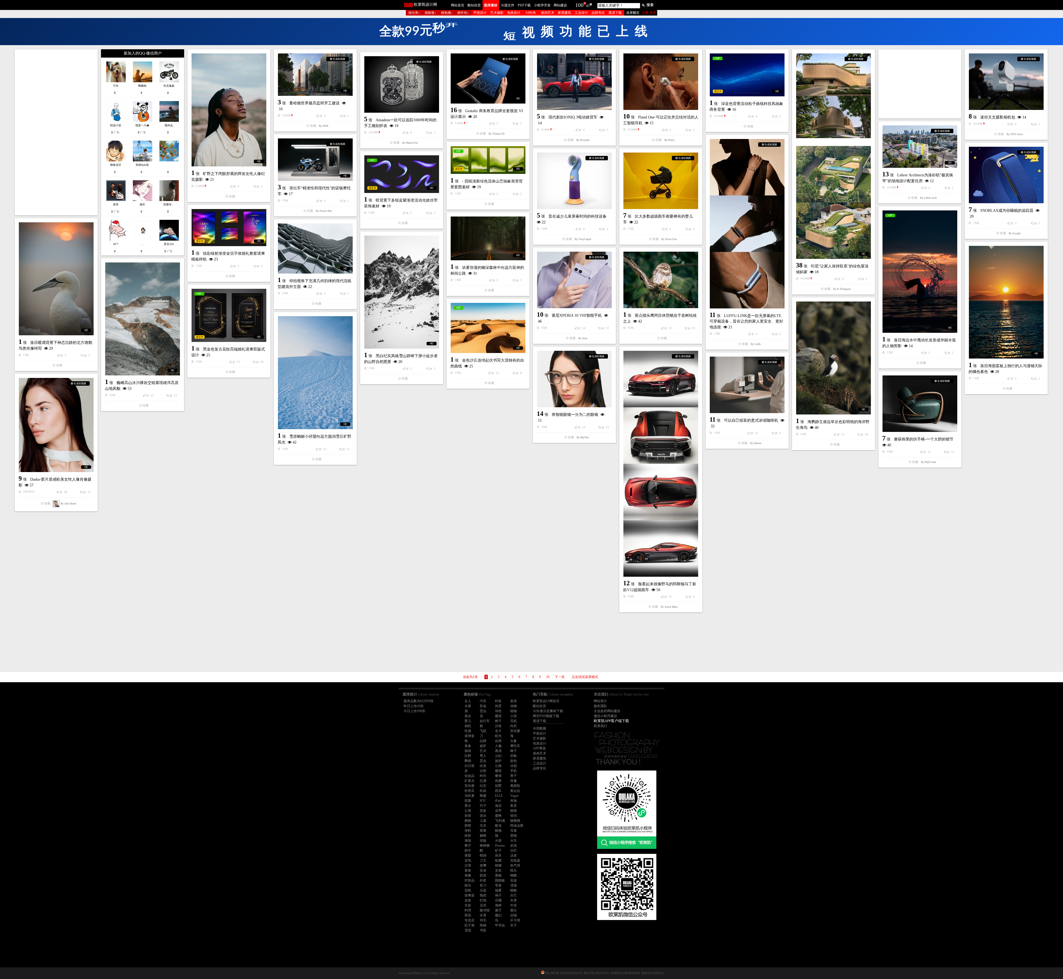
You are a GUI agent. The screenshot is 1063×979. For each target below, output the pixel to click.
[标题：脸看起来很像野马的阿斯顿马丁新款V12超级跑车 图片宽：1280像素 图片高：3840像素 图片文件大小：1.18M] (660, 464)
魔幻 (498, 915)
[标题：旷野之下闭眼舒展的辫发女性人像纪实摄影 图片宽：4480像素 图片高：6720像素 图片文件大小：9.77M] (229, 109)
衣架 (468, 905)
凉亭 (498, 811)
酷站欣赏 (474, 5)
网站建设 (560, 5)
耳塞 (513, 831)
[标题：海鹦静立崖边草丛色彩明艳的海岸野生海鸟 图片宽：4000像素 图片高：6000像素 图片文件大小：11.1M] (833, 358)
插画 (468, 751)
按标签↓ (430, 13)
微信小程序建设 (605, 716)
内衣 (513, 726)
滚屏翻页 (632, 13)
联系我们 (600, 726)
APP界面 (539, 748)
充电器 (515, 860)
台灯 (513, 850)
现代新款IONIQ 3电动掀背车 (572, 117)
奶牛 (468, 850)
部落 (468, 801)
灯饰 (483, 900)
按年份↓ (463, 13)
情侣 (513, 816)
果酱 (468, 875)
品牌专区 (598, 13)
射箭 (468, 816)
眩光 (498, 736)
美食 (468, 746)
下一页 (560, 677)
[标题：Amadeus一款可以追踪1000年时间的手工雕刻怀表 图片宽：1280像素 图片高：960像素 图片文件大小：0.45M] (401, 84)
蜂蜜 (483, 796)
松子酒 (469, 925)
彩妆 (483, 706)
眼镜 (498, 831)
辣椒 (483, 925)
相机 (468, 726)
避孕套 (469, 736)
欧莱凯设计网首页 (546, 701)
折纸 (513, 845)
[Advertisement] (56, 132)
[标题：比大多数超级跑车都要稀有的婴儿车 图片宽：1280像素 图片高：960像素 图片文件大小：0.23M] (660, 181)
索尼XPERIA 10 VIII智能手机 (577, 315)
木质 (513, 900)
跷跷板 (500, 880)
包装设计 (513, 13)
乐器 (483, 890)
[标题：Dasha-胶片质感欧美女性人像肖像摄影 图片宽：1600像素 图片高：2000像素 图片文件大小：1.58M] (56, 425)
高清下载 (615, 13)
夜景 (513, 806)
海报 (468, 841)
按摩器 (469, 895)
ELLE (499, 796)
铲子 (498, 850)
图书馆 (485, 910)
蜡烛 (483, 855)
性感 (468, 731)
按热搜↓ (447, 13)
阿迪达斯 (516, 826)
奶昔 (483, 875)
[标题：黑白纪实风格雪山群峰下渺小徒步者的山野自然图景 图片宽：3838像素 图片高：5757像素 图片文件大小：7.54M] (401, 292)
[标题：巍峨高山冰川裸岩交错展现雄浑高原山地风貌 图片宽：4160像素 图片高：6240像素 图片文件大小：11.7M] (142, 318)
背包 (468, 860)
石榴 (498, 900)
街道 (483, 766)
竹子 (483, 806)
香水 (468, 806)
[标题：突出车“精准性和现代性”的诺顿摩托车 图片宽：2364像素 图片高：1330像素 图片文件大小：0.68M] (315, 159)
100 (579, 5)
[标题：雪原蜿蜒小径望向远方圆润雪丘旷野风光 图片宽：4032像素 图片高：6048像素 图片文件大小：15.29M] (315, 372)
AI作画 (530, 13)
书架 (483, 930)
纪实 (483, 786)
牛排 (513, 905)
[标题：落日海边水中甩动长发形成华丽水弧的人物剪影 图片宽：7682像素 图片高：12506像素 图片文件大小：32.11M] (920, 271)
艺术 (483, 751)
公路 (498, 766)
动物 (513, 706)
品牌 (483, 741)
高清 (498, 751)
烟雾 (498, 890)
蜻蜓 (513, 890)
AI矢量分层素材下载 (548, 711)
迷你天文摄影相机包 (997, 117)
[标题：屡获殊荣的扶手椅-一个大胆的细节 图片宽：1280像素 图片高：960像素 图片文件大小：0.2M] (920, 403)
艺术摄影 (497, 13)
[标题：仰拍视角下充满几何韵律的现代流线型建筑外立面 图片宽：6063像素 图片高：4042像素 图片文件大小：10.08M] (315, 248)
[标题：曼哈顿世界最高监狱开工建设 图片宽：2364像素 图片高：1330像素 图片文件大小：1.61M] (315, 74)
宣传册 (515, 731)
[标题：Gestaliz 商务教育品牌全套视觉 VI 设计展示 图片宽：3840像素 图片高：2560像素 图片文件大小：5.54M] (488, 78)
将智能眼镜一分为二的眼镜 (575, 415)
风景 (498, 706)
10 (547, 677)
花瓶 (468, 890)
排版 (483, 841)
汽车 (483, 701)
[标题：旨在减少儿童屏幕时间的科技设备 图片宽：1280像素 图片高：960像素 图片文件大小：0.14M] (574, 181)
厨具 (498, 855)
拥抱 (468, 821)
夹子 (513, 925)
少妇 (498, 756)
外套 (483, 880)
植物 (513, 711)
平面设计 (480, 13)
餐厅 (468, 845)
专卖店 (469, 920)
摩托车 (515, 746)
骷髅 (498, 860)
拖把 (483, 895)
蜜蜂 (498, 816)
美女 (468, 716)
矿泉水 (469, 781)
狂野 (468, 756)
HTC (483, 801)
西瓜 (498, 791)
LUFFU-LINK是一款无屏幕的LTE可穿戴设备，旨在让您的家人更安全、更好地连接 (746, 321)
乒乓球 (515, 920)
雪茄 (468, 930)
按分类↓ (414, 13)
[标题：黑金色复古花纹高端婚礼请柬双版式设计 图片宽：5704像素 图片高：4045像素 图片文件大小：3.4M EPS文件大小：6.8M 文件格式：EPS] (229, 315)
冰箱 (513, 766)
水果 (468, 706)
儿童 (483, 821)
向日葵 (469, 766)
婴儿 (468, 721)
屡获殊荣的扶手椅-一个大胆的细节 (923, 439)
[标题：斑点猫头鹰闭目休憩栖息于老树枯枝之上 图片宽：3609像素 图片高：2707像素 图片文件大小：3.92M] (660, 280)
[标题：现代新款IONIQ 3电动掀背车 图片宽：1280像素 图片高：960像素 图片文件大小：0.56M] (574, 81)
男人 (483, 756)
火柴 (498, 841)
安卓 (483, 870)
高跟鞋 (515, 786)
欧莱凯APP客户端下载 (611, 721)
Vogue (514, 796)
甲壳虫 (500, 925)
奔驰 (513, 801)
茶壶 (513, 880)
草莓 (483, 831)
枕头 (513, 870)
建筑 (498, 716)
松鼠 (483, 791)
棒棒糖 (485, 845)
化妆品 (469, 776)
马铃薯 (469, 796)
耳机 (513, 721)
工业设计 (581, 13)
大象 (513, 741)
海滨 (498, 806)
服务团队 (600, 706)
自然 (498, 741)
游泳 (483, 816)
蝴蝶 (513, 875)
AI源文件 (507, 5)
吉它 (513, 895)
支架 (498, 870)
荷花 (468, 915)
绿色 (498, 711)
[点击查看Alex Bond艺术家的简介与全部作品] (56, 503)
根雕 (498, 865)
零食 (498, 885)
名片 (498, 731)
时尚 (483, 776)
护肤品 (469, 880)
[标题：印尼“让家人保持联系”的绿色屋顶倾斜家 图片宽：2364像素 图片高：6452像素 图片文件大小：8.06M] (833, 156)
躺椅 (483, 836)
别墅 (498, 786)
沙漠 (468, 865)
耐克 (498, 826)
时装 (498, 701)
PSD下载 (524, 5)
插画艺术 (547, 13)
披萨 (483, 746)
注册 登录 (649, 13)
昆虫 (483, 711)
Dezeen (500, 845)
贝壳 (483, 905)
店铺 (513, 915)
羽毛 (483, 920)
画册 (498, 781)
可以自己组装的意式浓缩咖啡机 (751, 420)
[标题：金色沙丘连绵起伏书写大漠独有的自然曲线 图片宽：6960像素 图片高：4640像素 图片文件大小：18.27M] (488, 328)
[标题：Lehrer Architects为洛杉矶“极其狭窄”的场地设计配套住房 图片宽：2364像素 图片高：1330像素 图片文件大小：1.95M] (920, 146)
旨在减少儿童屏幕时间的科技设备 (577, 216)
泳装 (513, 855)
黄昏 (468, 855)
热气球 (515, 865)
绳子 (498, 895)
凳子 (513, 776)
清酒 (513, 885)
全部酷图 (539, 728)
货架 (483, 811)
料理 (468, 910)
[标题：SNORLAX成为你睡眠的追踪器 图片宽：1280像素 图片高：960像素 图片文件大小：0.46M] (1006, 175)
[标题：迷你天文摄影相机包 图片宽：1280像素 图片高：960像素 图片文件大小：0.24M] (1006, 81)
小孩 (513, 716)
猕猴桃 (515, 821)
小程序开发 (542, 5)
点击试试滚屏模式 (585, 677)
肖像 (513, 781)
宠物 (513, 836)
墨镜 (498, 875)
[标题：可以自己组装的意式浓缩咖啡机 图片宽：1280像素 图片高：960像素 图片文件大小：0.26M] (747, 385)
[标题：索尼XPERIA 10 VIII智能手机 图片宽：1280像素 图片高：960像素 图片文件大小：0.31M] (574, 280)
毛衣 (483, 826)
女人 (468, 701)
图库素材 (490, 5)
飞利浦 (500, 821)
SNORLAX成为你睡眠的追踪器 (1006, 210)
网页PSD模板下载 (546, 716)
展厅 (498, 910)
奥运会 (515, 791)
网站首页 (457, 5)
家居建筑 (564, 13)
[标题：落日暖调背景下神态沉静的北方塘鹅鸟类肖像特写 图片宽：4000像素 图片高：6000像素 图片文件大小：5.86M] (56, 278)
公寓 (468, 811)
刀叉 (483, 860)
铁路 (513, 811)
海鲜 (498, 905)
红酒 (483, 781)
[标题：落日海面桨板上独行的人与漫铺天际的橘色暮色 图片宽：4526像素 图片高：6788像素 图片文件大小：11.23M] (1006, 302)
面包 (513, 761)
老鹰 (483, 865)
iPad (498, 801)
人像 (498, 746)
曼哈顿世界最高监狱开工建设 (314, 103)
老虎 (513, 701)
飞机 (483, 731)
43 (587, 6)
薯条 (468, 870)
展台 (513, 910)
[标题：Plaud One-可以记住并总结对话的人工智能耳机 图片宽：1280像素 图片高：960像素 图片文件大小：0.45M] (660, 81)
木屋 (483, 915)
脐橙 (468, 826)
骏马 (468, 885)
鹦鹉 (468, 761)
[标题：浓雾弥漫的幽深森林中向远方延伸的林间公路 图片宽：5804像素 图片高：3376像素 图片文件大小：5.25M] (488, 238)
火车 (513, 841)
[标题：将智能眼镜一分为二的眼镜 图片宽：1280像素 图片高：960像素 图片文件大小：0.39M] (574, 379)
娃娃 (468, 836)
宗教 (513, 756)
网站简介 (600, 701)
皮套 (468, 900)
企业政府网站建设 (607, 711)
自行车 (485, 721)
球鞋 (468, 831)
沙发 (498, 726)
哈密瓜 (469, 791)
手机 (513, 771)
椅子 (498, 721)
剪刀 (483, 885)
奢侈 (498, 776)
